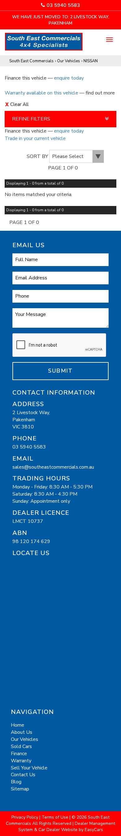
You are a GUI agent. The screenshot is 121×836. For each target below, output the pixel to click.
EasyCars (94, 830)
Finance (19, 753)
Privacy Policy (25, 817)
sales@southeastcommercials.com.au (53, 467)
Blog (16, 781)
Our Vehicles (68, 61)
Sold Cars (21, 746)
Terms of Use (55, 817)
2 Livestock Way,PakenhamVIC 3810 (31, 419)
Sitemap (20, 789)
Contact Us (23, 774)
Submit (60, 370)
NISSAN (90, 61)
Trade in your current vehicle (35, 138)
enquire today (69, 78)
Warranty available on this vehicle (41, 93)
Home (17, 725)
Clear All (19, 104)
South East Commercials (31, 61)
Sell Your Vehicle (29, 767)
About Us (21, 732)
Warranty (21, 760)
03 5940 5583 (63, 5)
